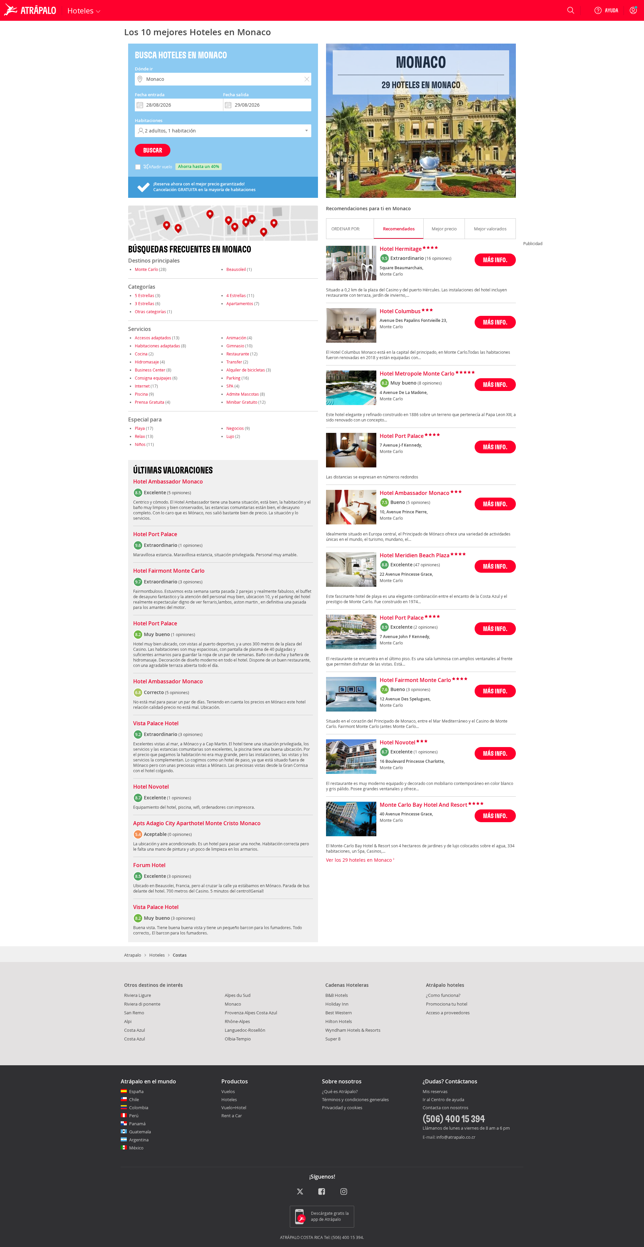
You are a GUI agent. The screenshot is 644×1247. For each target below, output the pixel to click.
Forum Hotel (149, 865)
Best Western (338, 1013)
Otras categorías (150, 311)
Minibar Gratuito (241, 402)
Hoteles (157, 955)
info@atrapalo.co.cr (455, 1137)
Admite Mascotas (242, 394)
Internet (142, 386)
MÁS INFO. (495, 260)
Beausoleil (236, 269)
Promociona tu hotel (446, 1004)
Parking (233, 378)
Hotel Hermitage (401, 249)
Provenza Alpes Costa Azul (251, 1013)
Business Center (150, 370)
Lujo (230, 436)
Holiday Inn (336, 1004)
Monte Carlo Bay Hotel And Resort (423, 805)
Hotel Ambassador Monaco (168, 481)
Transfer (234, 361)
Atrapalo (132, 955)
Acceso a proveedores (448, 1013)
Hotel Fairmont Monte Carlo (169, 571)
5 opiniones (179, 492)
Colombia (138, 1107)
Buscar (152, 150)
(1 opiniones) (426, 751)
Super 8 (332, 1039)
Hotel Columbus (400, 311)
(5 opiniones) (418, 502)
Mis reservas (435, 1091)
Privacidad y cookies (342, 1107)
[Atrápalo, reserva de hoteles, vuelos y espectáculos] (31, 10)
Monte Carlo (146, 269)
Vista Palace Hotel (155, 723)
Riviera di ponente (142, 1004)
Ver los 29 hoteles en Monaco (359, 860)
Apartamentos (239, 303)
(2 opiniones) (426, 627)
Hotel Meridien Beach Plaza (414, 555)
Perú (134, 1116)
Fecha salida (236, 94)
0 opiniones (180, 834)
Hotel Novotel (151, 787)
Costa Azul (134, 1030)
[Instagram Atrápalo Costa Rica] (344, 1192)
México (136, 1148)
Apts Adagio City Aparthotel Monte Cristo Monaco (197, 823)
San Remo (134, 1013)
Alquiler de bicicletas (245, 370)
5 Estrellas (144, 295)
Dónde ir (144, 68)
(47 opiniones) (427, 564)
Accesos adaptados (153, 337)
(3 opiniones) (418, 689)
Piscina (141, 394)
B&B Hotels (336, 995)
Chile (134, 1099)
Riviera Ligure (137, 995)
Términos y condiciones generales (355, 1099)
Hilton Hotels (338, 1021)
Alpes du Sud (238, 995)
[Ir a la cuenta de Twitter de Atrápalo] (300, 1192)
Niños (140, 444)
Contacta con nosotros (445, 1108)
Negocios (235, 428)
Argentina (139, 1140)
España (136, 1091)
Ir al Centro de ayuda (443, 1099)
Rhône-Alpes (237, 1021)
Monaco (233, 1004)
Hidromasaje (147, 361)
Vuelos (228, 1091)
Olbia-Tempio (238, 1039)
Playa (140, 428)
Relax (140, 436)
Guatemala (140, 1132)
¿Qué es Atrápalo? (340, 1091)
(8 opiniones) (430, 383)
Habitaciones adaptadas (157, 345)
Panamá (137, 1124)
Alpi (127, 1021)
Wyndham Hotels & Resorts (352, 1030)
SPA (229, 386)
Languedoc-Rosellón (245, 1030)
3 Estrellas (144, 303)
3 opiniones (190, 581)
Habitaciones (148, 120)
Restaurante (237, 353)
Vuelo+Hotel (233, 1107)
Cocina (141, 353)
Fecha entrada (150, 94)
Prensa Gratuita (149, 402)
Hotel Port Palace (155, 534)
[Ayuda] (606, 10)
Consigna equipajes (153, 378)
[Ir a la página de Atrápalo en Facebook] (322, 1192)
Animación (236, 337)
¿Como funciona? (443, 995)
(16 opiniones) (438, 258)
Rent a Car (231, 1116)
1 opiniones (190, 545)
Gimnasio (235, 345)
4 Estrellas (236, 295)
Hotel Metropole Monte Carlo (417, 374)
